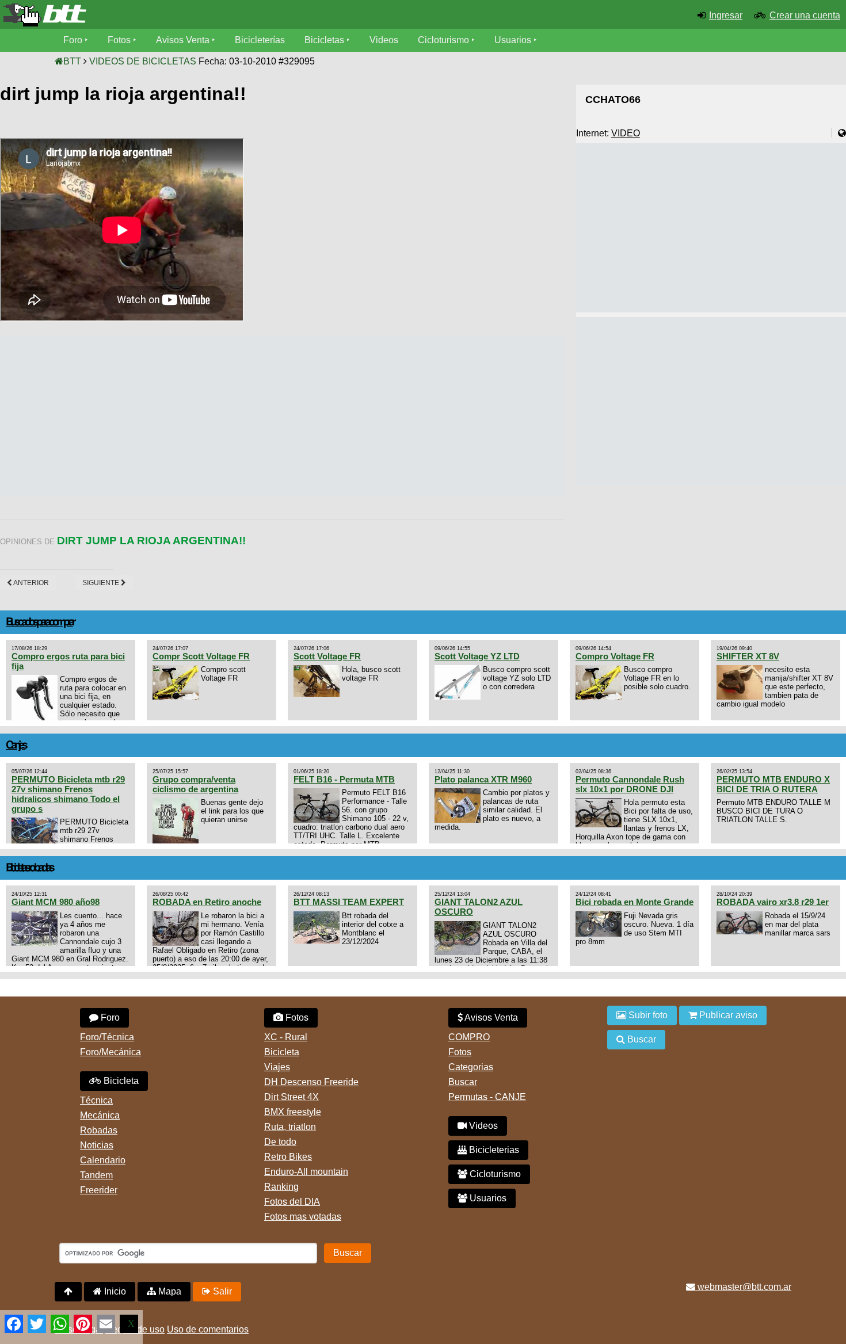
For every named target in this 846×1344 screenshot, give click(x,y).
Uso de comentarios (208, 1329)
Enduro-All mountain (306, 1172)
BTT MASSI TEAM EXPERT (349, 902)
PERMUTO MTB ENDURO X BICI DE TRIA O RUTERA (773, 784)
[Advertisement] (209, 416)
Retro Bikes (288, 1157)
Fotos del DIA (292, 1201)
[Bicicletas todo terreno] (141, 14)
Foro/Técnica (107, 1037)
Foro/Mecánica (110, 1052)
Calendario (102, 1160)
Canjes (15, 745)
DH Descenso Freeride (311, 1082)
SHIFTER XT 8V (748, 656)
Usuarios (512, 40)
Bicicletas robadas (29, 867)
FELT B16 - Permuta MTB (344, 779)
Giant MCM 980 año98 (56, 902)
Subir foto (647, 1015)
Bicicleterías (260, 40)
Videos (383, 40)
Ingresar (725, 15)
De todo (280, 1142)
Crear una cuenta (804, 15)
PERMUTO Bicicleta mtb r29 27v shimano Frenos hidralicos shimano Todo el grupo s (68, 794)
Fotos (119, 40)
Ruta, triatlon (290, 1127)
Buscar (462, 1082)
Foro (72, 40)
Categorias (470, 1067)
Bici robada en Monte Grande (634, 902)
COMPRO (469, 1037)
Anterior (30, 583)
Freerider (98, 1190)
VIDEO (625, 133)
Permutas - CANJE (487, 1097)
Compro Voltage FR (615, 656)
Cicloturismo (443, 40)
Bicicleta (120, 1081)
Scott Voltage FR (327, 656)
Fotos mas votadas (302, 1216)
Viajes (277, 1067)
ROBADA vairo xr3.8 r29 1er (773, 902)
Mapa (168, 1291)
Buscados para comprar (39, 622)
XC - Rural (285, 1037)
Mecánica (100, 1115)
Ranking (281, 1187)
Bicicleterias (493, 1150)
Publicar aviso (727, 1015)
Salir (221, 1291)
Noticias (96, 1145)
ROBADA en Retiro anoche (207, 902)
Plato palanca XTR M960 (483, 779)
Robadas (98, 1130)
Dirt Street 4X (291, 1097)
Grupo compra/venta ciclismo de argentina (195, 784)
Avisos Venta (182, 40)
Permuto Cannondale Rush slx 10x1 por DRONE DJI (630, 784)
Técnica (96, 1100)
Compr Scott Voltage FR (201, 656)
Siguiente (101, 583)
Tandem (96, 1175)
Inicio (114, 1291)
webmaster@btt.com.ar (743, 1287)
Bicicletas (325, 40)
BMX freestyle (292, 1112)
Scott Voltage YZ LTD (477, 656)
